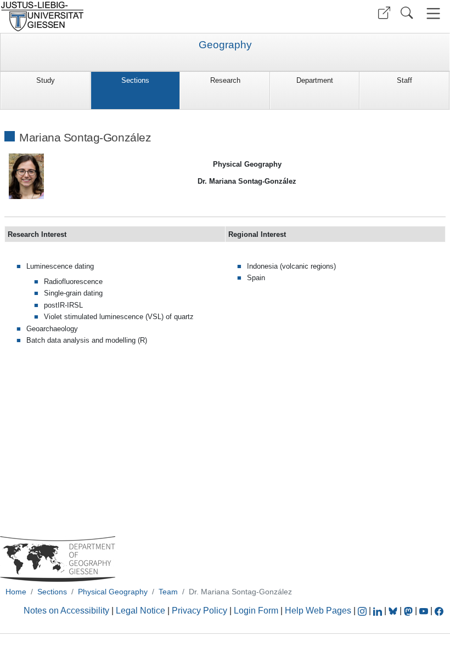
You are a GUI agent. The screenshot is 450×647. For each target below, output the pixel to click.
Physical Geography (113, 591)
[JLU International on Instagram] (363, 610)
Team (168, 591)
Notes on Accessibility (67, 610)
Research (225, 80)
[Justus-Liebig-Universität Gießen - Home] (111, 16)
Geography (225, 45)
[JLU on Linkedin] (378, 610)
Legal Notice (140, 610)
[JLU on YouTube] (424, 610)
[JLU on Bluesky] (394, 610)
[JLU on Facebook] (439, 610)
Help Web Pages (318, 610)
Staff (404, 80)
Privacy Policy (199, 610)
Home (15, 591)
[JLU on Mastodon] (409, 610)
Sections (135, 80)
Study (45, 80)
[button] (384, 13)
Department (314, 80)
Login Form (256, 610)
